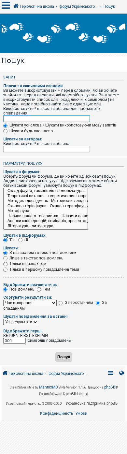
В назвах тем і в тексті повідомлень (42, 252)
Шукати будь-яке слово (30, 131)
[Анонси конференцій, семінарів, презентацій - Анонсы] (45, 221)
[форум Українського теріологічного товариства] (63, 33)
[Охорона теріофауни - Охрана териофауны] (45, 206)
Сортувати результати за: (27, 297)
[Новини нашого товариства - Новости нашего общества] (45, 216)
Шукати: (11, 248)
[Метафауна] (45, 211)
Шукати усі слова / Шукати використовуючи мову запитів (62, 125)
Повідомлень (21, 289)
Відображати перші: (22, 331)
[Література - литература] (45, 226)
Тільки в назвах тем (27, 263)
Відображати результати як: (30, 284)
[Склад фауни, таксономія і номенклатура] (45, 191)
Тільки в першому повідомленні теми (43, 269)
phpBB (110, 387)
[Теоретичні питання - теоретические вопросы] (45, 196)
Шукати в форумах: (21, 172)
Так (12, 240)
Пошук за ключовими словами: (33, 86)
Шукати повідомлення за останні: (35, 316)
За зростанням (78, 302)
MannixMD (48, 387)
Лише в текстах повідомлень (35, 258)
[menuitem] (56, 413)
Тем (46, 289)
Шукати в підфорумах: (24, 235)
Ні (25, 240)
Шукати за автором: (22, 139)
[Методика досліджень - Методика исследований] (45, 201)
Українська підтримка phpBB (91, 403)
